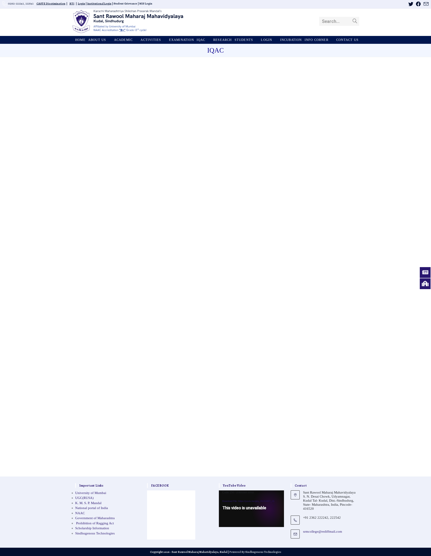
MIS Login (145, 3)
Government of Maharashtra (95, 518)
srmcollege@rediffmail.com (322, 531)
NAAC (80, 513)
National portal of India (91, 508)
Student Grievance (125, 3)
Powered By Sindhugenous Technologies (255, 552)
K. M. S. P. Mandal (88, 503)
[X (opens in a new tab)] (411, 4)
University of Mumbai (90, 493)
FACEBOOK (160, 485)
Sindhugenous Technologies (95, 533)
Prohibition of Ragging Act (94, 523)
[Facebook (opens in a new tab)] (418, 4)
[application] (251, 508)
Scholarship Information (92, 528)
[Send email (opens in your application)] (425, 4)
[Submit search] (355, 21)
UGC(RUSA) (84, 498)
